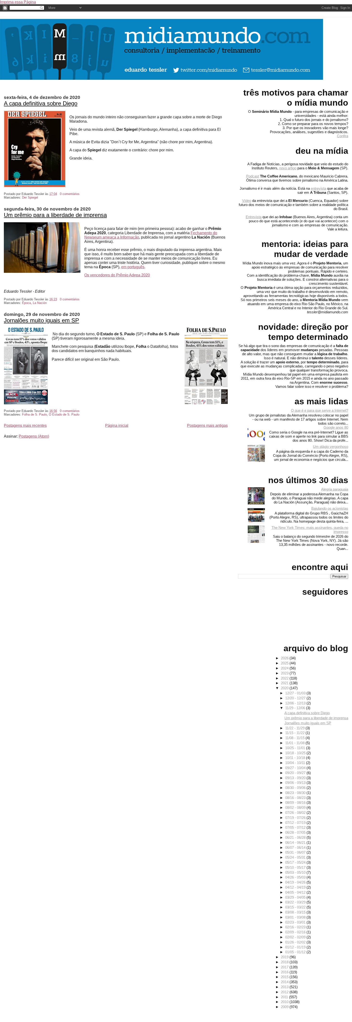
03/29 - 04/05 (296, 897)
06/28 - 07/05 (296, 832)
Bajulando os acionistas (329, 508)
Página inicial (116, 425)
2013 (285, 987)
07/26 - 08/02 (296, 813)
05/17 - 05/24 (296, 862)
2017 (285, 967)
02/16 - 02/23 (296, 927)
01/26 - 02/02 (296, 942)
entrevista (318, 188)
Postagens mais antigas (207, 425)
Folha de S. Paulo (34, 414)
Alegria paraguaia (334, 489)
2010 (285, 1002)
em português (132, 267)
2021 (285, 683)
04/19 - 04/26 (296, 882)
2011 (285, 997)
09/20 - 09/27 (296, 773)
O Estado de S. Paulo (64, 414)
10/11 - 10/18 (295, 758)
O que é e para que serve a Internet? (319, 410)
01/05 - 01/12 (296, 952)
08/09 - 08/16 (296, 802)
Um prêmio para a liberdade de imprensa (55, 215)
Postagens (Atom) (34, 436)
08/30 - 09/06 (296, 788)
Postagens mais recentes (25, 425)
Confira (342, 136)
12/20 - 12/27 (296, 698)
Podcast (252, 176)
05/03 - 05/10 (296, 872)
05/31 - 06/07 (296, 852)
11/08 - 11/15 (295, 738)
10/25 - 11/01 (295, 748)
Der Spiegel (30, 197)
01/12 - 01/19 (296, 947)
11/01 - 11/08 (295, 743)
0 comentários (69, 194)
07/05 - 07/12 (296, 827)
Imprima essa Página (18, 2)
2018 (285, 962)
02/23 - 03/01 (296, 922)
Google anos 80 (336, 427)
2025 (285, 663)
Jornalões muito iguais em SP (41, 320)
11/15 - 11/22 (295, 733)
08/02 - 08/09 (296, 807)
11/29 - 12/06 (295, 708)
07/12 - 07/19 (296, 823)
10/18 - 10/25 (296, 753)
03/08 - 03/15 (296, 912)
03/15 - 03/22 (296, 907)
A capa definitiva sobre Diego (40, 103)
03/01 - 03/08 (296, 917)
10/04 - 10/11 (295, 763)
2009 (285, 1007)
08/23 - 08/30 (296, 793)
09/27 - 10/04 (296, 768)
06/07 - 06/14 (296, 847)
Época (26, 303)
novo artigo (287, 168)
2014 (285, 982)
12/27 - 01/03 (296, 693)
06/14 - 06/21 (296, 842)
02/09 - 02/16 (296, 932)
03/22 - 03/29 (296, 902)
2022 (285, 678)
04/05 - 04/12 (296, 892)
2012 (285, 992)
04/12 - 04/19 (296, 887)
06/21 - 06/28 (296, 837)
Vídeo (246, 201)
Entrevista (253, 217)
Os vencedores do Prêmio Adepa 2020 (117, 275)
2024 (285, 668)
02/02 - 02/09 (296, 937)
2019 (285, 957)
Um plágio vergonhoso (330, 447)
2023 (285, 673)
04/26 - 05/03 (296, 877)
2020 (285, 688)
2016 (285, 972)
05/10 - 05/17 (296, 867)
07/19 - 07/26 (296, 818)
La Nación (40, 303)
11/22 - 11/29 (295, 728)
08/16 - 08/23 (296, 798)
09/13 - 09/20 (296, 778)
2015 (285, 977)
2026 (285, 658)
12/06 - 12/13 (296, 703)
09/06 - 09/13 (296, 783)
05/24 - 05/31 (296, 857)
